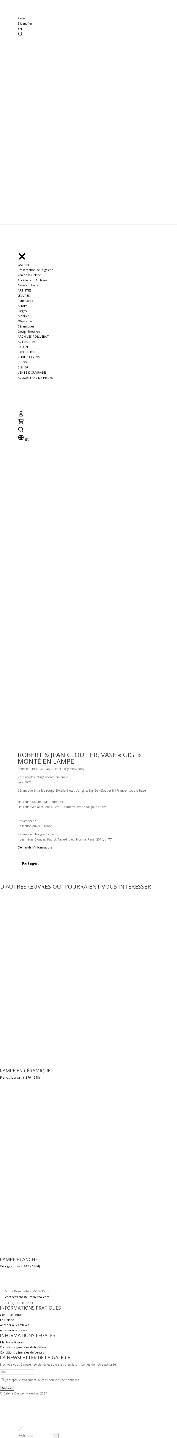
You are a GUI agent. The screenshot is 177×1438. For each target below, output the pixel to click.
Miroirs (22, 306)
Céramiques (26, 326)
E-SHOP (23, 367)
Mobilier (23, 316)
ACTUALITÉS (27, 342)
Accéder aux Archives (32, 280)
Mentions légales (12, 1342)
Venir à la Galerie (29, 275)
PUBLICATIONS (29, 357)
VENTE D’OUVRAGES (32, 372)
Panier (22, 18)
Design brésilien (29, 331)
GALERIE (24, 265)
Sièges (22, 311)
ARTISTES (25, 290)
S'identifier (25, 23)
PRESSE (23, 362)
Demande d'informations (35, 847)
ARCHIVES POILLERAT (33, 336)
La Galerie (7, 1320)
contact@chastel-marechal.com (27, 1297)
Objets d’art (26, 321)
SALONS (24, 347)
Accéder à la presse (13, 1330)
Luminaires (25, 301)
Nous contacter (29, 285)
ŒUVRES (24, 295)
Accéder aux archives (14, 1325)
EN (20, 29)
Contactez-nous (11, 1315)
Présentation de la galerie (35, 270)
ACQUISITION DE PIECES (35, 378)
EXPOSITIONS (27, 352)
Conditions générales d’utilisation (23, 1347)
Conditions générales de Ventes (22, 1352)
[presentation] (56, 1435)
